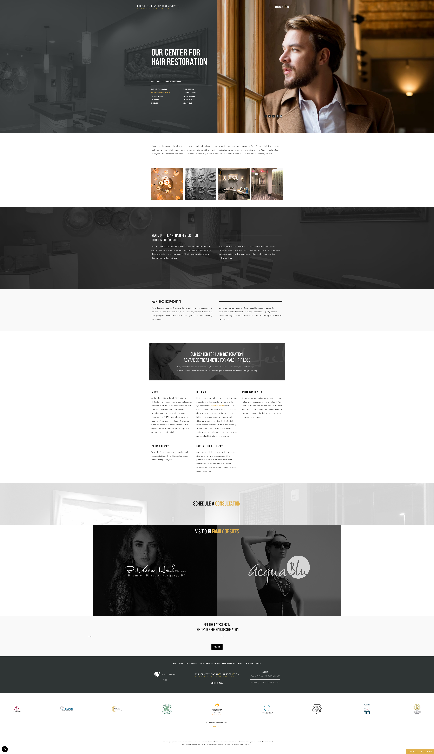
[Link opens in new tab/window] (17, 709)
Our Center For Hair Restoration (172, 81)
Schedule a (217, 504)
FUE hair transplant (216, 405)
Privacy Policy (217, 726)
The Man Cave (155, 99)
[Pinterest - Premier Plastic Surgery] (277, 116)
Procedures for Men (228, 664)
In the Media (154, 103)
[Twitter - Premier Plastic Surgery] (269, 116)
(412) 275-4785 (246, 744)
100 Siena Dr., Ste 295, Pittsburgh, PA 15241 (264, 683)
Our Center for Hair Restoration (160, 93)
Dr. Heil (165, 680)
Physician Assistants (189, 96)
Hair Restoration (191, 664)
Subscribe (217, 647)
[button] (5, 749)
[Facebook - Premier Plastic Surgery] (265, 116)
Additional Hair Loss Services (210, 664)
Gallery (240, 664)
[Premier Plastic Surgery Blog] (281, 116)
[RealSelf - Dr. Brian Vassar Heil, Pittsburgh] (273, 116)
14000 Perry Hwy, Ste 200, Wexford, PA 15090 (265, 676)
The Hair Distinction (157, 96)
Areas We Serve (187, 103)
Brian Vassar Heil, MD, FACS (159, 89)
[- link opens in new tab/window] (155, 570)
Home (152, 81)
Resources (249, 664)
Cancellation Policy (188, 99)
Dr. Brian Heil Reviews (189, 93)
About (158, 81)
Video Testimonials (188, 89)
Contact (258, 664)
